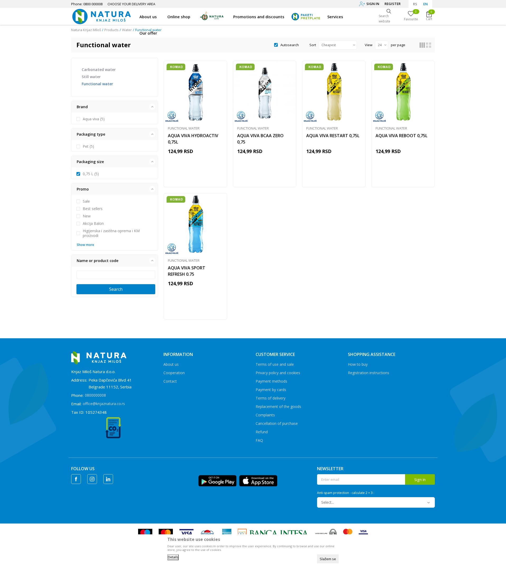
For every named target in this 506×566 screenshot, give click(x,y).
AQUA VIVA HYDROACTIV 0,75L (193, 139)
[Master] (166, 533)
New (87, 216)
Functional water (97, 84)
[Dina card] (207, 533)
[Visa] (186, 533)
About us (171, 364)
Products (111, 29)
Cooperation (174, 372)
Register (393, 3)
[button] (114, 107)
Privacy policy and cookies (278, 372)
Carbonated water (99, 69)
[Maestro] (145, 533)
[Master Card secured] (347, 533)
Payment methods (271, 381)
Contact (170, 381)
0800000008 (95, 395)
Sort (312, 44)
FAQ (259, 440)
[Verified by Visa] (363, 533)
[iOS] (258, 480)
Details (173, 557)
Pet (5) (88, 146)
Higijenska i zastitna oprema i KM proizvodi (111, 233)
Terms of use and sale (275, 364)
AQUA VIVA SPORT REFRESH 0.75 (186, 271)
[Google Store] (217, 480)
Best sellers (93, 208)
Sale (86, 201)
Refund (262, 431)
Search (116, 289)
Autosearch (289, 44)
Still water (91, 76)
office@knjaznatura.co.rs (104, 403)
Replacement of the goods (278, 406)
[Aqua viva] (171, 117)
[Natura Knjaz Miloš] (101, 16)
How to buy (358, 364)
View (368, 44)
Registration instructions (368, 372)
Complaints (265, 414)
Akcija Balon (93, 223)
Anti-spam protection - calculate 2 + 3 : (345, 492)
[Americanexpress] (226, 533)
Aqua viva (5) (94, 119)
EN (425, 4)
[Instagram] (92, 479)
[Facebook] (76, 479)
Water (127, 29)
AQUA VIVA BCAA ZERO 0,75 (260, 139)
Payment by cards (271, 389)
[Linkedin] (108, 479)
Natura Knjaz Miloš (86, 29)
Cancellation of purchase (277, 423)
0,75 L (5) (91, 174)
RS (415, 4)
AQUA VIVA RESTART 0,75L (332, 136)
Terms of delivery (270, 398)
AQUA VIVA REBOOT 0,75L (401, 136)
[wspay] (326, 533)
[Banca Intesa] (273, 533)
